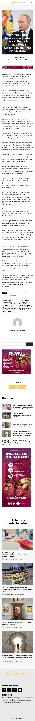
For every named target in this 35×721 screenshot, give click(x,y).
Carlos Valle (8, 559)
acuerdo (10, 292)
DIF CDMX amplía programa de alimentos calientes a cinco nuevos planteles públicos (23, 407)
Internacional (17, 31)
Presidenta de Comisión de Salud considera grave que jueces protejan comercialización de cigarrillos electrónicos (9, 307)
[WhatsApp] (24, 387)
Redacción (8, 627)
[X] (15, 387)
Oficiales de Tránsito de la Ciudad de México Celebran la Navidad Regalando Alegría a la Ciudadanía (25, 306)
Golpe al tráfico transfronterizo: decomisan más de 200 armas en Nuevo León (22, 416)
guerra (20, 292)
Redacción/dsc (9, 594)
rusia (24, 292)
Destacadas (24, 29)
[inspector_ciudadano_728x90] (17, 69)
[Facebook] (11, 387)
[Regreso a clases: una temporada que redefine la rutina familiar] (6, 442)
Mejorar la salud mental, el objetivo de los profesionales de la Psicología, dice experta (22, 433)
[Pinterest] (20, 387)
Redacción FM (19, 57)
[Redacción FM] (17, 323)
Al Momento (10, 29)
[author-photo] (3, 559)
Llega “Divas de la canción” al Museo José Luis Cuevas (22, 425)
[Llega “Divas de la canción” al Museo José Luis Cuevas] (6, 425)
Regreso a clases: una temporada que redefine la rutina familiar (21, 442)
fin (15, 292)
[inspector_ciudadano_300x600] (16, 506)
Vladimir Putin (13, 295)
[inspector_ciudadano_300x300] (16, 373)
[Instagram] (9, 690)
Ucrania (5, 295)
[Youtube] (20, 690)
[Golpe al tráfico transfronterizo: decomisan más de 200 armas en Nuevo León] (6, 415)
